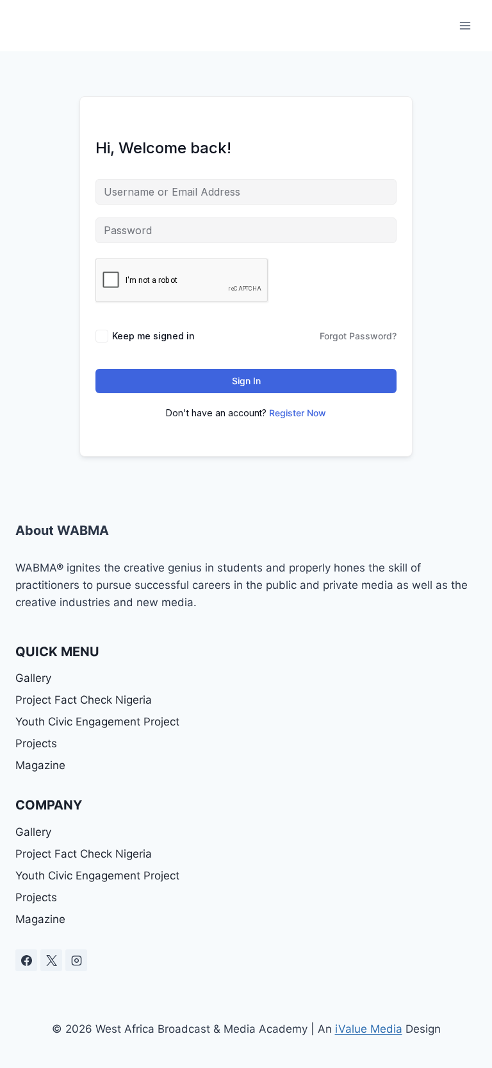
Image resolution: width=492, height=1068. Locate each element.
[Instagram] (76, 960)
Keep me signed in (153, 335)
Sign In (246, 380)
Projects (36, 743)
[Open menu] (465, 25)
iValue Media (368, 1028)
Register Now (297, 412)
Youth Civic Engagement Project (97, 721)
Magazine (40, 765)
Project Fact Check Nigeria (83, 699)
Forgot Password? (358, 335)
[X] (51, 960)
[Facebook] (26, 960)
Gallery (33, 678)
